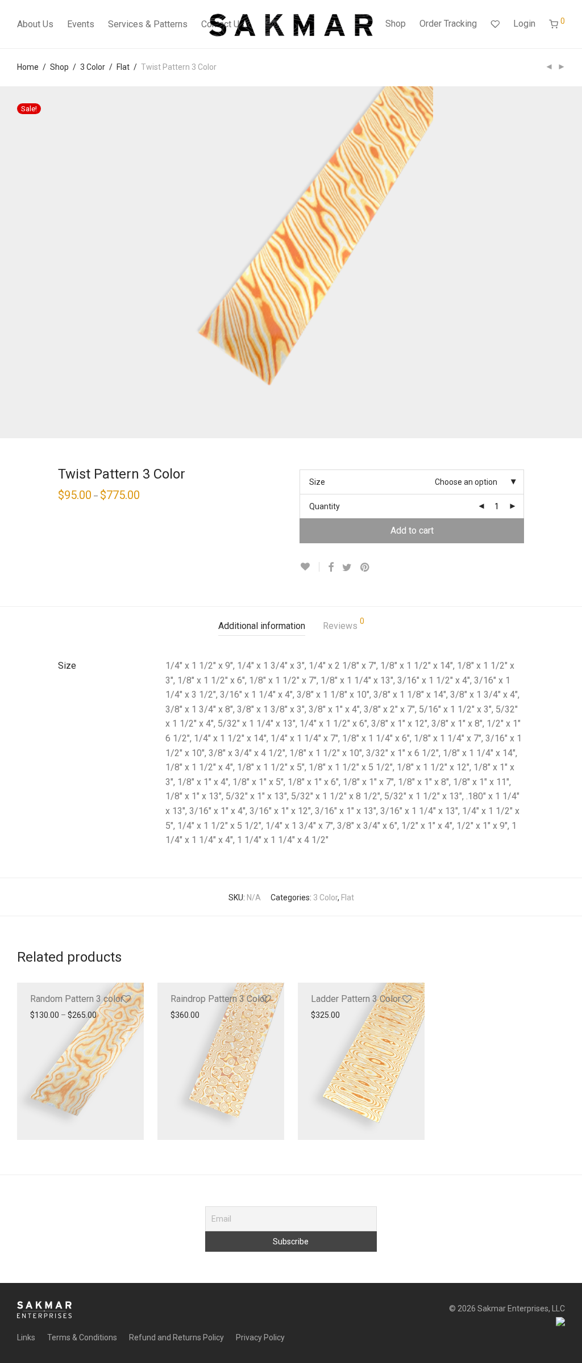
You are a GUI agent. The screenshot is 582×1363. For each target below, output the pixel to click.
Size (317, 482)
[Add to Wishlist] (309, 567)
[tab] (261, 626)
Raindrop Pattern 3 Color (219, 998)
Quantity (324, 506)
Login (524, 23)
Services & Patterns (148, 24)
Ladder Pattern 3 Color (356, 998)
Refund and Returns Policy (176, 1337)
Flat (123, 67)
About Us (35, 24)
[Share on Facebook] (331, 567)
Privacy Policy (260, 1337)
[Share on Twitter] (347, 567)
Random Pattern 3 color (76, 998)
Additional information (261, 625)
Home (28, 67)
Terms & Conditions (82, 1337)
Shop (395, 23)
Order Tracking (448, 23)
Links (26, 1337)
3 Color (92, 67)
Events (80, 24)
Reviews (343, 624)
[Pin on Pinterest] (365, 567)
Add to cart (412, 530)
